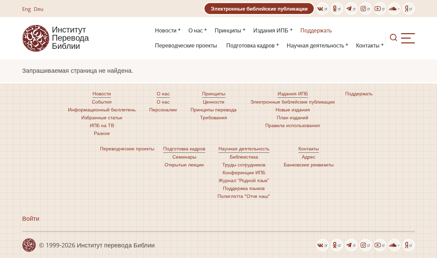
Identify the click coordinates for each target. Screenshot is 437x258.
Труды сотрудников (243, 164)
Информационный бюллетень (102, 109)
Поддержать (316, 30)
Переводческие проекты (186, 45)
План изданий (292, 117)
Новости (166, 30)
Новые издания (293, 109)
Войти (30, 218)
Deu (38, 8)
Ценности (213, 101)
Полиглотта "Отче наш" (243, 196)
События (102, 101)
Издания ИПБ (270, 30)
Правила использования (292, 125)
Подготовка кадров (250, 45)
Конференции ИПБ (244, 172)
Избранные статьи (101, 117)
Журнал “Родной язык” (243, 180)
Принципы (228, 30)
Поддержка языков (244, 188)
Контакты (368, 45)
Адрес (308, 156)
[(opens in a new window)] (322, 8)
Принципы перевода (214, 109)
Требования (213, 117)
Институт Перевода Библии (70, 38)
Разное (102, 133)
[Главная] (36, 37)
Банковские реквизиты (309, 164)
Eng (26, 8)
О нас (195, 30)
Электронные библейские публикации (259, 8)
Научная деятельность (315, 45)
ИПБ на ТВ (102, 125)
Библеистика (244, 156)
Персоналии (163, 109)
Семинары (184, 156)
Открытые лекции (184, 164)
